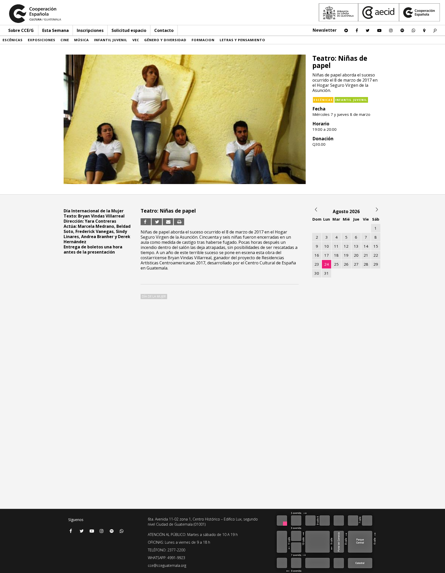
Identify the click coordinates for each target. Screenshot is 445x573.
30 (316, 273)
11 (336, 246)
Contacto (164, 30)
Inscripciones (90, 30)
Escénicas (13, 40)
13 (356, 246)
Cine (65, 40)
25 (336, 264)
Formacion (203, 40)
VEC (135, 40)
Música (81, 40)
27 (356, 264)
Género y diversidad (165, 40)
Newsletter (325, 30)
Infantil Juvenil (110, 40)
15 (375, 246)
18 (336, 255)
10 (326, 246)
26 (346, 264)
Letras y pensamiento (242, 40)
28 (366, 264)
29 (375, 264)
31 (326, 273)
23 (316, 264)
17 (326, 255)
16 (316, 255)
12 (346, 246)
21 (366, 255)
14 (366, 246)
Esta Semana (55, 30)
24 (326, 264)
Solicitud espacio (129, 30)
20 (356, 255)
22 (375, 255)
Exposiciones (41, 40)
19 (346, 255)
